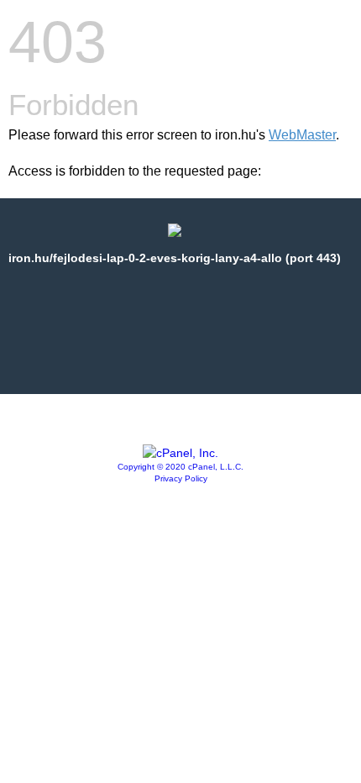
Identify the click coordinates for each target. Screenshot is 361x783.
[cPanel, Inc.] (180, 453)
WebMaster (302, 135)
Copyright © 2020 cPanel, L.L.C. (180, 466)
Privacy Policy (180, 478)
